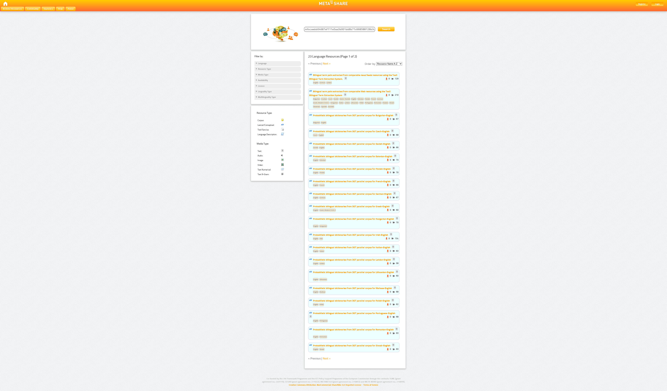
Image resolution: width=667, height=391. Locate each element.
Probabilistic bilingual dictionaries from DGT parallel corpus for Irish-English (350, 234)
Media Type (263, 74)
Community (33, 9)
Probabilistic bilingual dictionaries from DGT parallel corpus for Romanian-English (353, 329)
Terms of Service (370, 385)
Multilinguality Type (267, 97)
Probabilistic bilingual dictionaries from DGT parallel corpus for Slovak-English (351, 345)
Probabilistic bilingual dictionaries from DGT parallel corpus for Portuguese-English (354, 313)
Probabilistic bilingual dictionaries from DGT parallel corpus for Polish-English (351, 300)
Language (262, 63)
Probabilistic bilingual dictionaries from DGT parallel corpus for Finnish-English (352, 168)
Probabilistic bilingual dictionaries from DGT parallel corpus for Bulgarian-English (353, 115)
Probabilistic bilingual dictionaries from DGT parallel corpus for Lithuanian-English (353, 272)
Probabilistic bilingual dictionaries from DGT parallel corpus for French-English (351, 181)
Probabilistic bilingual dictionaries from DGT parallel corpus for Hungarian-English (353, 218)
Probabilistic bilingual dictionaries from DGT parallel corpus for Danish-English (351, 143)
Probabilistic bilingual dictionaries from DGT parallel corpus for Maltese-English (352, 288)
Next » (327, 63)
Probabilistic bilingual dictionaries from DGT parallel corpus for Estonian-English (352, 156)
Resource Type (264, 69)
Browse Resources (12, 9)
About (70, 9)
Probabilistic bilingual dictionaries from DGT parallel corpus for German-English (352, 193)
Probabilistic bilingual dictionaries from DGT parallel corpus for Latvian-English (352, 259)
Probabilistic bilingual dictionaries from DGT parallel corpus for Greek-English (351, 206)
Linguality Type (265, 91)
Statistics (48, 9)
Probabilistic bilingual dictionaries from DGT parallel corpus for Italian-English (351, 247)
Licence (261, 86)
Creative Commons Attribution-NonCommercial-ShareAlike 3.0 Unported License (325, 385)
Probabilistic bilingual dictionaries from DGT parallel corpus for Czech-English (351, 131)
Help (60, 9)
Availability (263, 80)
